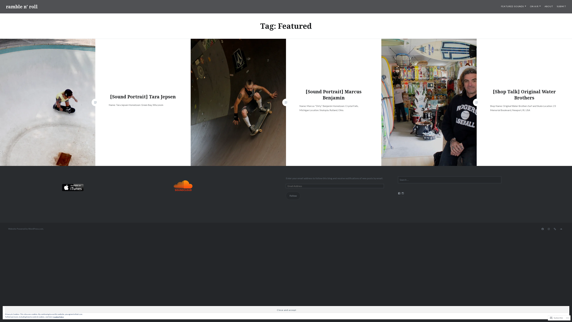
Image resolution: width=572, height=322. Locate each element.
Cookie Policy (58, 317)
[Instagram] (548, 228)
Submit (561, 6)
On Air (534, 6)
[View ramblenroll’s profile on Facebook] (399, 193)
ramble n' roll (22, 7)
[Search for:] (449, 179)
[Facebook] (542, 228)
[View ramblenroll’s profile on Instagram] (403, 193)
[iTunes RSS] (554, 228)
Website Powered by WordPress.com (25, 228)
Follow (293, 195)
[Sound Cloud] (560, 228)
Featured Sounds (512, 6)
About (549, 6)
